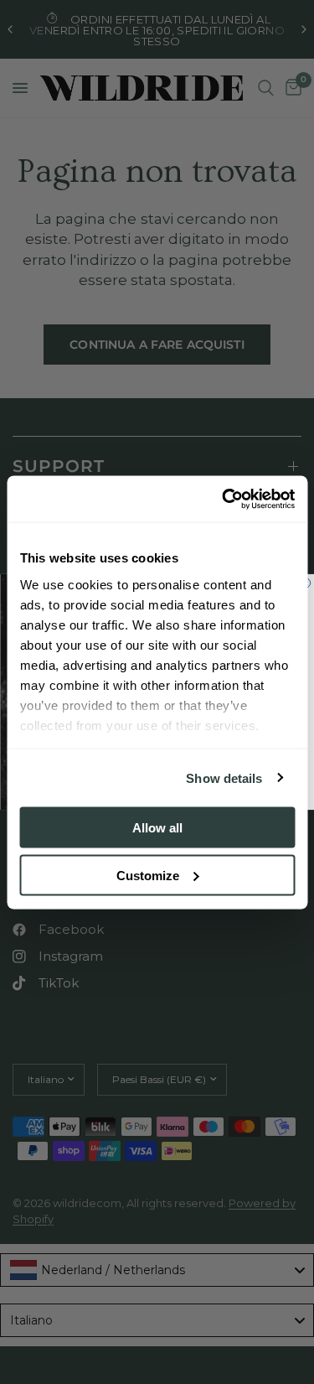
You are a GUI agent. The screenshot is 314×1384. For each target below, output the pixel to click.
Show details (224, 777)
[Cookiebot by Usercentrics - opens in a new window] (223, 499)
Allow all (157, 828)
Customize (147, 875)
